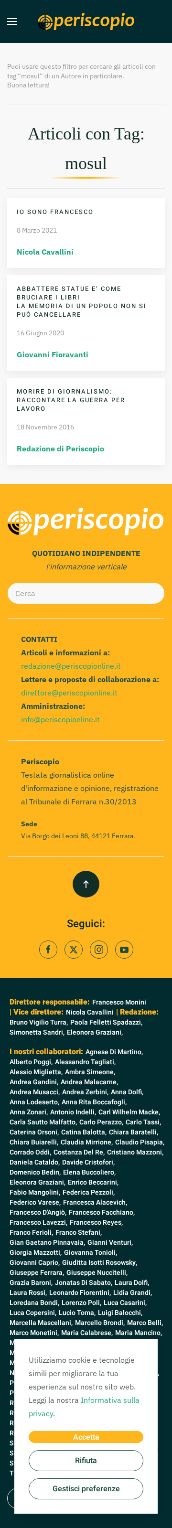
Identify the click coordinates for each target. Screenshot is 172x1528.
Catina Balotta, (84, 1132)
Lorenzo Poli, (81, 1303)
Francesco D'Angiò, (38, 1212)
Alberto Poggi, (31, 1062)
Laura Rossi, (28, 1293)
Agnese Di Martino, (114, 1052)
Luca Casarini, (125, 1303)
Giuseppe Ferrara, (37, 1273)
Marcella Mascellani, (41, 1323)
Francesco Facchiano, (102, 1212)
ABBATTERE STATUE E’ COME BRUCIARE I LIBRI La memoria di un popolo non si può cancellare (82, 302)
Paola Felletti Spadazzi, (106, 1022)
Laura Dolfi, (132, 1283)
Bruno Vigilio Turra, (39, 1022)
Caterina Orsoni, (34, 1132)
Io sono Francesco (55, 211)
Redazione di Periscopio (60, 448)
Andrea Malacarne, (89, 1082)
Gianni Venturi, (110, 1243)
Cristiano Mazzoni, (135, 1152)
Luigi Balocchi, (120, 1313)
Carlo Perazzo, (101, 1122)
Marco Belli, (145, 1323)
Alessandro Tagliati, (85, 1062)
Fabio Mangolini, (35, 1192)
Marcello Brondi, (100, 1323)
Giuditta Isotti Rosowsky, (99, 1263)
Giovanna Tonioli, (90, 1253)
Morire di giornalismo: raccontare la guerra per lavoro (71, 400)
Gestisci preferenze (86, 1489)
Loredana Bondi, (34, 1303)
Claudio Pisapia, (139, 1142)
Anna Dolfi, (127, 1092)
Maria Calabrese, (87, 1333)
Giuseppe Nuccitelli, (97, 1273)
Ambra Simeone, (90, 1072)
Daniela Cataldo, (35, 1162)
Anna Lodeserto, (34, 1102)
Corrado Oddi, (30, 1152)
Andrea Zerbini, (85, 1092)
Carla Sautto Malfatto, (43, 1122)
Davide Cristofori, (88, 1162)
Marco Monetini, (34, 1333)
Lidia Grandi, (132, 1293)
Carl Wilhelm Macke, (129, 1112)
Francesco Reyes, (96, 1223)
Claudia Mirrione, (87, 1142)
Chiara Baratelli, (133, 1132)
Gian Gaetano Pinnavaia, (47, 1243)
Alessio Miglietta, (36, 1072)
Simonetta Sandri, (37, 1032)
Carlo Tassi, (143, 1122)
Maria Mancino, (138, 1333)
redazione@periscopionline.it (71, 666)
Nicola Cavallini (45, 251)
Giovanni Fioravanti (52, 354)
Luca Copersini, (33, 1313)
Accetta (86, 1437)
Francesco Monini (119, 1002)
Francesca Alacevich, (95, 1202)
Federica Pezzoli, (89, 1192)
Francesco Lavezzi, (38, 1223)
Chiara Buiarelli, (34, 1142)
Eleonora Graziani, (95, 1032)
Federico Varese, (35, 1202)
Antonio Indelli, (73, 1112)
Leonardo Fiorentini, (80, 1293)
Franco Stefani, (78, 1233)
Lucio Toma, (77, 1313)
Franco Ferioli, (31, 1233)
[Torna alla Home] (86, 21)
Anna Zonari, (29, 1112)
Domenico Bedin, (35, 1172)
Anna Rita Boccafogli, (94, 1102)
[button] (12, 21)
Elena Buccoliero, (89, 1172)
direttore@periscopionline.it (69, 692)
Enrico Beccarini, (93, 1182)
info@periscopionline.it (60, 719)
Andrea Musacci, (35, 1092)
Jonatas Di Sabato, (83, 1283)
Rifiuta (86, 1460)
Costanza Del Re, (79, 1152)
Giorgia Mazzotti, (36, 1253)
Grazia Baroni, (31, 1283)
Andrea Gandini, (34, 1082)
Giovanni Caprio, (35, 1263)
